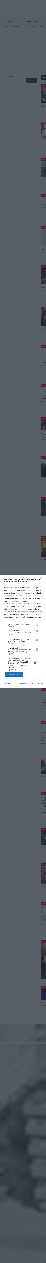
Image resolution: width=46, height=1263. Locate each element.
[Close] (41, 579)
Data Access (23, 683)
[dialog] (23, 631)
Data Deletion (8, 683)
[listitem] (23, 625)
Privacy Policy (37, 683)
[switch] (36, 631)
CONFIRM (14, 674)
